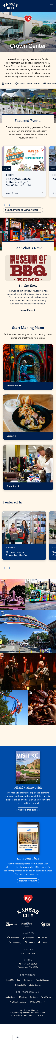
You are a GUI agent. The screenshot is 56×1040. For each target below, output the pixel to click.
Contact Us (28, 980)
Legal (20, 1010)
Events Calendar (43, 980)
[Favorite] (42, 150)
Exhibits (10, 175)
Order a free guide (28, 810)
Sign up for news (28, 881)
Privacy (35, 1010)
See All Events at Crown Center (21, 210)
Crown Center (12, 192)
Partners (34, 997)
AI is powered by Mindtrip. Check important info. (28, 1012)
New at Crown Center (28, 84)
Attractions (12, 386)
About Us (10, 980)
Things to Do (20, 984)
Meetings (23, 997)
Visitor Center (35, 984)
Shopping (11, 486)
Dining (10, 436)
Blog (18, 980)
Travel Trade (46, 997)
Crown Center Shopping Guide (16, 554)
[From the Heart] (28, 899)
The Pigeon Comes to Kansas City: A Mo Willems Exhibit (19, 182)
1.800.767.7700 (28, 953)
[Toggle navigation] (51, 6)
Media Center (10, 997)
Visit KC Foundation (18, 1001)
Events (8, 84)
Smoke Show (28, 285)
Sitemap (27, 1010)
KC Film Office (36, 1001)
